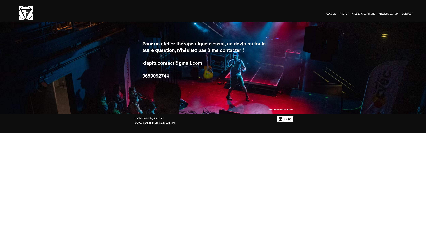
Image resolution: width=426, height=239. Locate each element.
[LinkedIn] (285, 119)
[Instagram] (290, 119)
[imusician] (280, 119)
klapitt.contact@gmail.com (149, 118)
